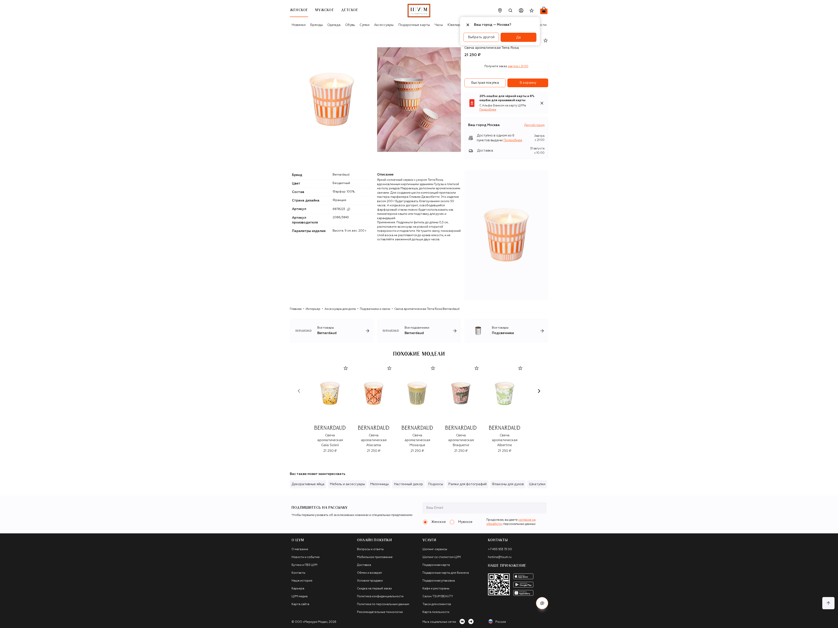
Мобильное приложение (375, 557)
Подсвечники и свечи (375, 309)
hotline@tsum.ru (500, 557)
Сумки (364, 25)
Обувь (350, 25)
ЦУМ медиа (299, 596)
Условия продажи (370, 580)
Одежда (334, 25)
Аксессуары (383, 25)
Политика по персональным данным (383, 604)
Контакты (298, 573)
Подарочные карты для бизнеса (445, 573)
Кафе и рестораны (435, 588)
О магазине (300, 549)
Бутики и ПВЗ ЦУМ (304, 565)
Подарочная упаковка (438, 580)
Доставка (364, 565)
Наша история (302, 580)
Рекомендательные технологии (380, 612)
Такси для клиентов (436, 604)
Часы (438, 25)
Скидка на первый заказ (374, 588)
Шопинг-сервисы (434, 549)
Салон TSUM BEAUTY (437, 596)
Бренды (316, 25)
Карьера (298, 588)
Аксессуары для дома (340, 309)
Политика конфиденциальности (380, 596)
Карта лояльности (435, 612)
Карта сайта (300, 604)
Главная (296, 309)
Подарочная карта (436, 565)
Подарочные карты (414, 25)
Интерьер (313, 309)
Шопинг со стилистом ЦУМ (441, 557)
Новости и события (305, 557)
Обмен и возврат (369, 573)
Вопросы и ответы (370, 549)
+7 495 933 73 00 (500, 549)
